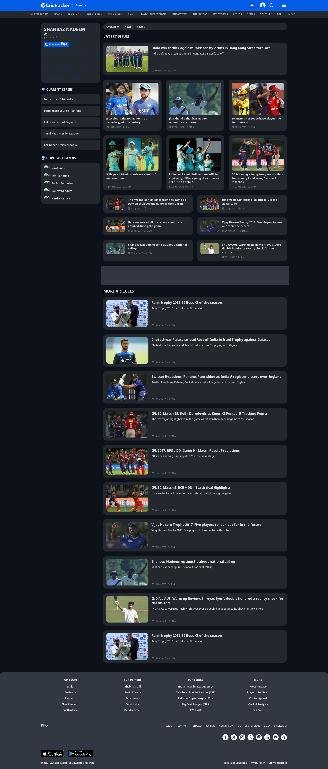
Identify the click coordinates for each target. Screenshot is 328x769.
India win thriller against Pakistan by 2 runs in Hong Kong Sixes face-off (210, 48)
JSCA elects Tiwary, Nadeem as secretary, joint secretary (126, 120)
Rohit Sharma (133, 692)
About (170, 725)
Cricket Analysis (258, 704)
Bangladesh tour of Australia (62, 110)
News (57, 14)
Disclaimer (280, 725)
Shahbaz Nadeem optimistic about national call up (157, 246)
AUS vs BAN (93, 14)
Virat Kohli (132, 704)
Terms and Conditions (235, 762)
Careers (210, 725)
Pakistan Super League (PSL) (195, 698)
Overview (112, 26)
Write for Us (252, 725)
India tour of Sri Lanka (58, 99)
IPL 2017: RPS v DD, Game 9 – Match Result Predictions (195, 450)
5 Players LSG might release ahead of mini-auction (131, 176)
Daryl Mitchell (132, 710)
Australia (70, 692)
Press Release (257, 686)
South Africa (70, 710)
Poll (280, 14)
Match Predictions (153, 14)
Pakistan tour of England (60, 122)
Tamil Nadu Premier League (61, 133)
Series (251, 14)
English (79, 5)
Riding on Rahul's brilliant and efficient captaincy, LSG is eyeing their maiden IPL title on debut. (195, 178)
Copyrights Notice (278, 762)
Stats (141, 26)
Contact (183, 725)
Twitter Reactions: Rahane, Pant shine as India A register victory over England (216, 376)
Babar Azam (132, 698)
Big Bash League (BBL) (195, 704)
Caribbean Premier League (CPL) (195, 692)
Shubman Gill (133, 686)
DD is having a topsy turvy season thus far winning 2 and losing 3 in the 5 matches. (257, 178)
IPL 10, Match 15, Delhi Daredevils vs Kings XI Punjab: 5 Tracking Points (209, 413)
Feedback (197, 725)
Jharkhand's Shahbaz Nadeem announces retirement (189, 120)
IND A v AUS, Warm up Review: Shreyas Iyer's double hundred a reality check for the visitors (251, 248)
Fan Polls (258, 710)
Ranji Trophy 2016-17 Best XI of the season (186, 302)
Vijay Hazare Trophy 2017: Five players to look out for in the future (252, 224)
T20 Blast (195, 710)
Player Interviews (258, 692)
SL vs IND (73, 14)
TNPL (131, 14)
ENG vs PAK (114, 14)
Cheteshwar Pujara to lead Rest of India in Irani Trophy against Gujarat (210, 339)
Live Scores (41, 14)
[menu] (284, 5)
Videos (237, 14)
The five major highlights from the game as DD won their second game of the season (157, 201)
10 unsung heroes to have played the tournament (256, 120)
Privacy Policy (258, 762)
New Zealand (70, 704)
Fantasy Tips (179, 14)
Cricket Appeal (258, 698)
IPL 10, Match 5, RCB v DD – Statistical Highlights (191, 487)
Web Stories (220, 14)
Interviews (200, 14)
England (70, 698)
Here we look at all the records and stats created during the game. (155, 224)
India (70, 686)
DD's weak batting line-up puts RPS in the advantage (249, 201)
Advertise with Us (230, 725)
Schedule (266, 14)
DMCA (267, 725)
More (291, 14)
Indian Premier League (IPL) (195, 686)
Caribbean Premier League (61, 145)
